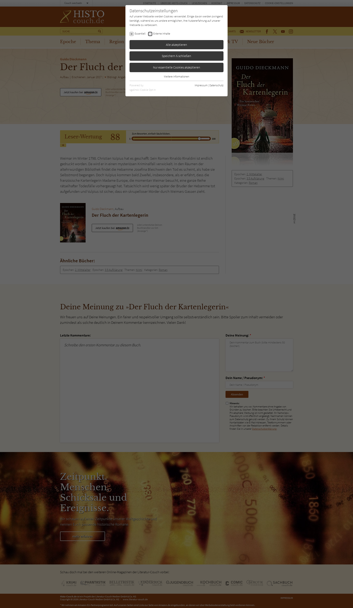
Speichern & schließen (176, 56)
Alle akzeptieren (176, 45)
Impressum (201, 85)
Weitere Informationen (176, 76)
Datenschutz (216, 85)
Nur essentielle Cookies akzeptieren (176, 67)
